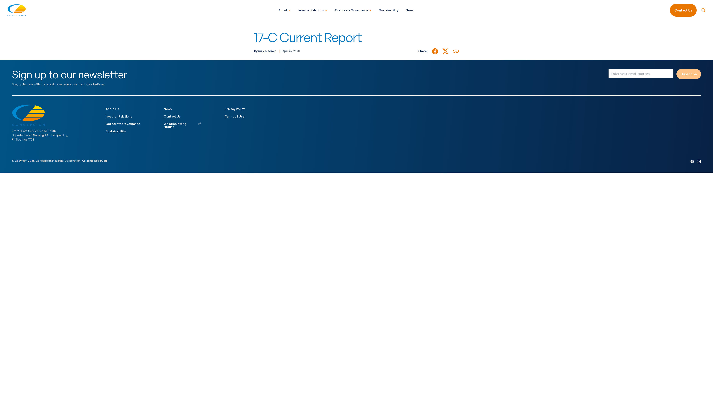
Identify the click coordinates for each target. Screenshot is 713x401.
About (283, 10)
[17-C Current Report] (435, 51)
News (410, 10)
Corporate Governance (351, 10)
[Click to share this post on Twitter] (445, 51)
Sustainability (388, 10)
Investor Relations (311, 10)
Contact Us (683, 10)
